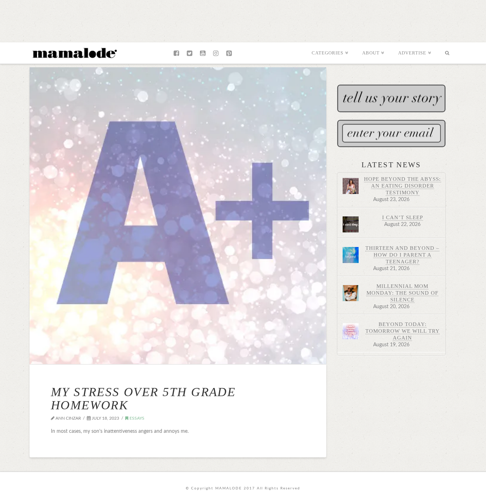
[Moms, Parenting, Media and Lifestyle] (74, 52)
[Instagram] (215, 53)
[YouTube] (202, 53)
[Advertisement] (243, 20)
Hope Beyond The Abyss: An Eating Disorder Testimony (402, 185)
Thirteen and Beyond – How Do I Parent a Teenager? (402, 254)
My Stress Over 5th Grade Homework (143, 398)
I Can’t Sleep (402, 217)
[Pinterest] (229, 53)
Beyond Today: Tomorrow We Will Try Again (402, 331)
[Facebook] (176, 53)
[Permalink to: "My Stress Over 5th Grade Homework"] (178, 215)
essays (136, 418)
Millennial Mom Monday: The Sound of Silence (402, 293)
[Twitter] (189, 53)
